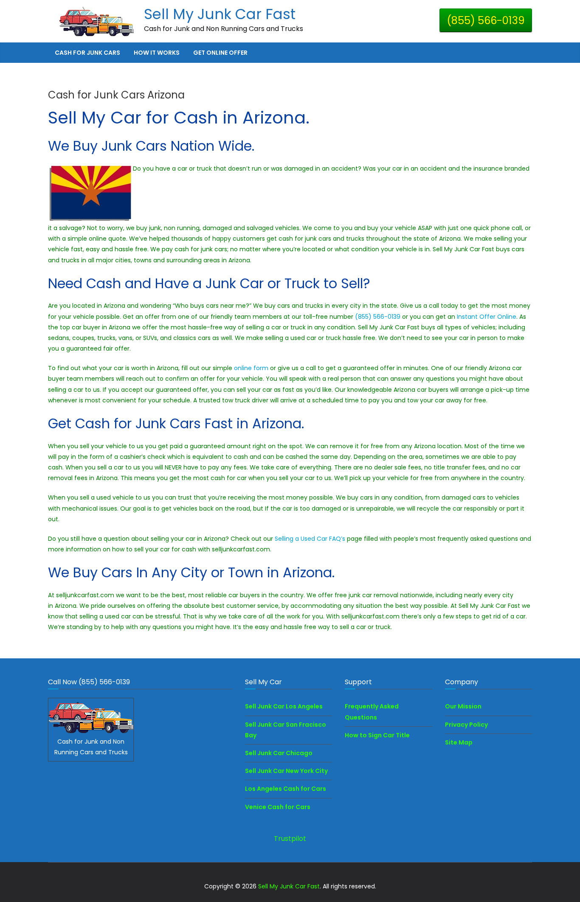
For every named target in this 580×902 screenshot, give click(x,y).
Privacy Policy (466, 724)
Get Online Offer (220, 52)
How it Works (157, 52)
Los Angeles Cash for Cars (285, 788)
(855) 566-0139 (486, 21)
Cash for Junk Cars (87, 52)
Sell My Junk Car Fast (220, 14)
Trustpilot (290, 838)
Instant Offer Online (486, 316)
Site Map (459, 742)
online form (252, 368)
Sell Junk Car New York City (286, 771)
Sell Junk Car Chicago (279, 753)
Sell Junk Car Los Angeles (284, 706)
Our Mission (463, 706)
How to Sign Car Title (377, 735)
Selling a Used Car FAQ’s (310, 538)
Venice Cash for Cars (277, 807)
